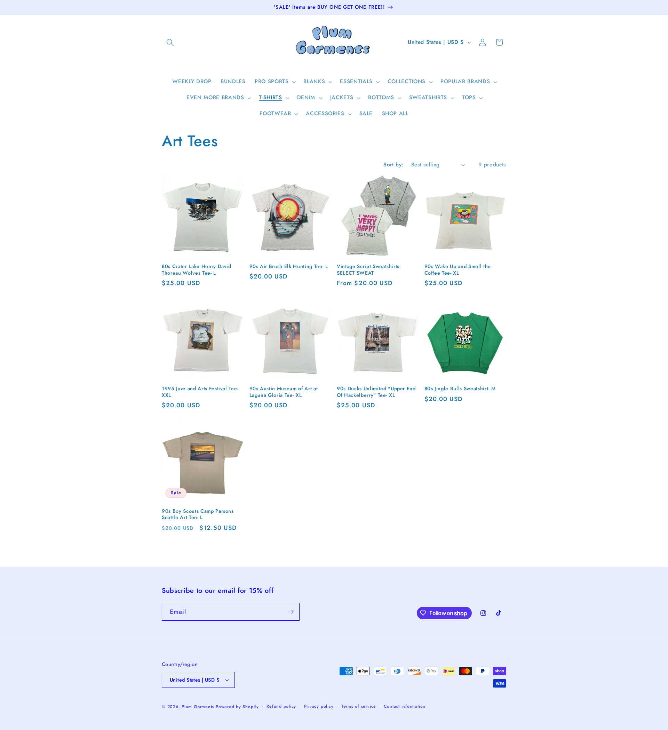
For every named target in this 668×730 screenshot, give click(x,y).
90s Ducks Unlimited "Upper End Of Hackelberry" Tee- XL (376, 391)
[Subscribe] (291, 612)
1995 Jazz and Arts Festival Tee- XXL (200, 391)
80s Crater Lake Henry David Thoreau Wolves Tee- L (196, 269)
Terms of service (358, 706)
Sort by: (393, 164)
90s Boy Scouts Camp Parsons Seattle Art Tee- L (198, 514)
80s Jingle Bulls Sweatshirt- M (460, 388)
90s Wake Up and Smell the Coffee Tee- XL (457, 269)
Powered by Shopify (237, 707)
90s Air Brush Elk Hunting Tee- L (288, 266)
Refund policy (281, 706)
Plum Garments (198, 707)
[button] (170, 42)
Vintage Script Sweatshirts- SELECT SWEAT (369, 269)
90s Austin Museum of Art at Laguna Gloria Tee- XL (283, 391)
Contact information (405, 706)
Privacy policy (319, 706)
